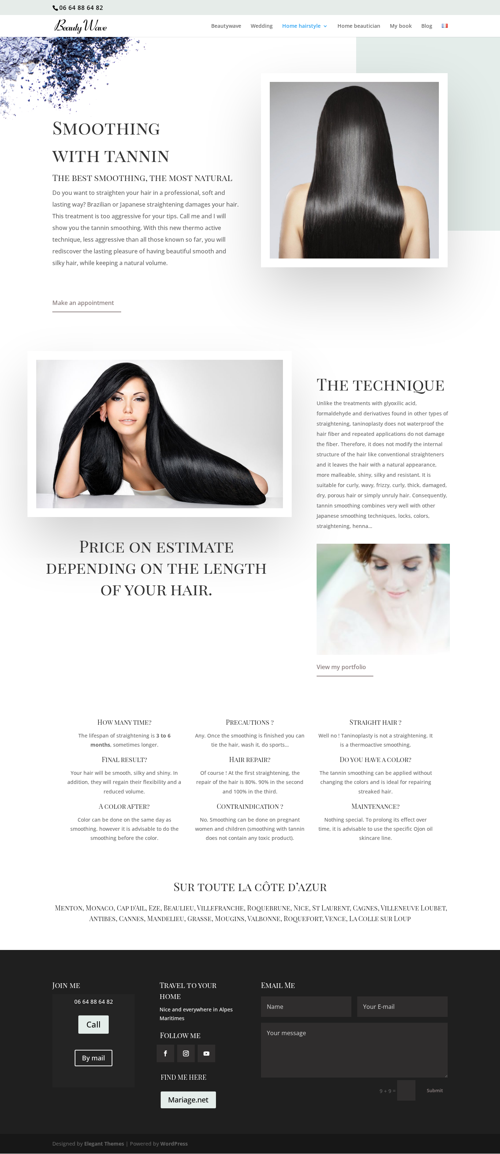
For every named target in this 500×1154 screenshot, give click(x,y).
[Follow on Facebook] (165, 1053)
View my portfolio (341, 667)
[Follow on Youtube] (206, 1053)
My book (401, 26)
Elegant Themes (104, 1143)
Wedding (262, 26)
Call (93, 1024)
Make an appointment (83, 303)
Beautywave (226, 26)
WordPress (174, 1143)
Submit (435, 1090)
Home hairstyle (301, 26)
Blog (426, 26)
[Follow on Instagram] (186, 1053)
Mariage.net (188, 1100)
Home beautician (358, 26)
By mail (93, 1057)
